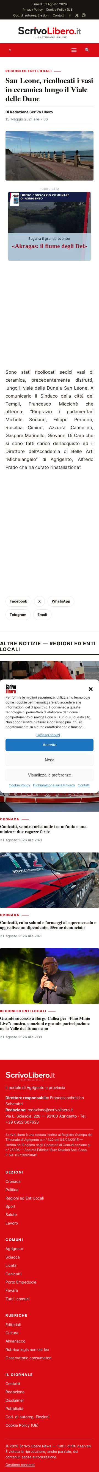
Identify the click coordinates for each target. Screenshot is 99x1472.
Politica (12, 1189)
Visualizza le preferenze (49, 775)
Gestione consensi (20, 1465)
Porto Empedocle (21, 1282)
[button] (91, 689)
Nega (49, 760)
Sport (10, 1206)
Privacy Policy (33, 10)
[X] (77, 15)
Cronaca (10, 819)
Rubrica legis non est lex (27, 1349)
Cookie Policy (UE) (59, 10)
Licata (11, 1265)
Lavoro (12, 1223)
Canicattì (13, 1273)
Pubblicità (14, 1408)
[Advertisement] (49, 316)
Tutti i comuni (17, 1298)
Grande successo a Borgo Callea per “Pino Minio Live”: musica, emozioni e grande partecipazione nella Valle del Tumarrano (45, 1023)
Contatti (84, 785)
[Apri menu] (74, 50)
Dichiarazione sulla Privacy (54, 785)
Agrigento (14, 1248)
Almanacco (15, 1341)
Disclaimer (15, 1400)
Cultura (12, 1332)
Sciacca (13, 1257)
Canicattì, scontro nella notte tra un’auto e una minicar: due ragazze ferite (43, 828)
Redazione (15, 1391)
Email (42, 614)
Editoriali (13, 1324)
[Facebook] (70, 15)
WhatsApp (61, 601)
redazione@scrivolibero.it (50, 1109)
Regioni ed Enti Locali (29, 71)
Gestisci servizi (48, 735)
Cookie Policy (19, 785)
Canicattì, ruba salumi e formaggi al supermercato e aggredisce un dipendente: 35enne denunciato (48, 924)
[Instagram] (84, 15)
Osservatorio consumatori (28, 1357)
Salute (11, 1214)
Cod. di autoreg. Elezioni (31, 15)
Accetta (49, 744)
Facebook (18, 601)
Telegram (18, 614)
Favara (12, 1290)
